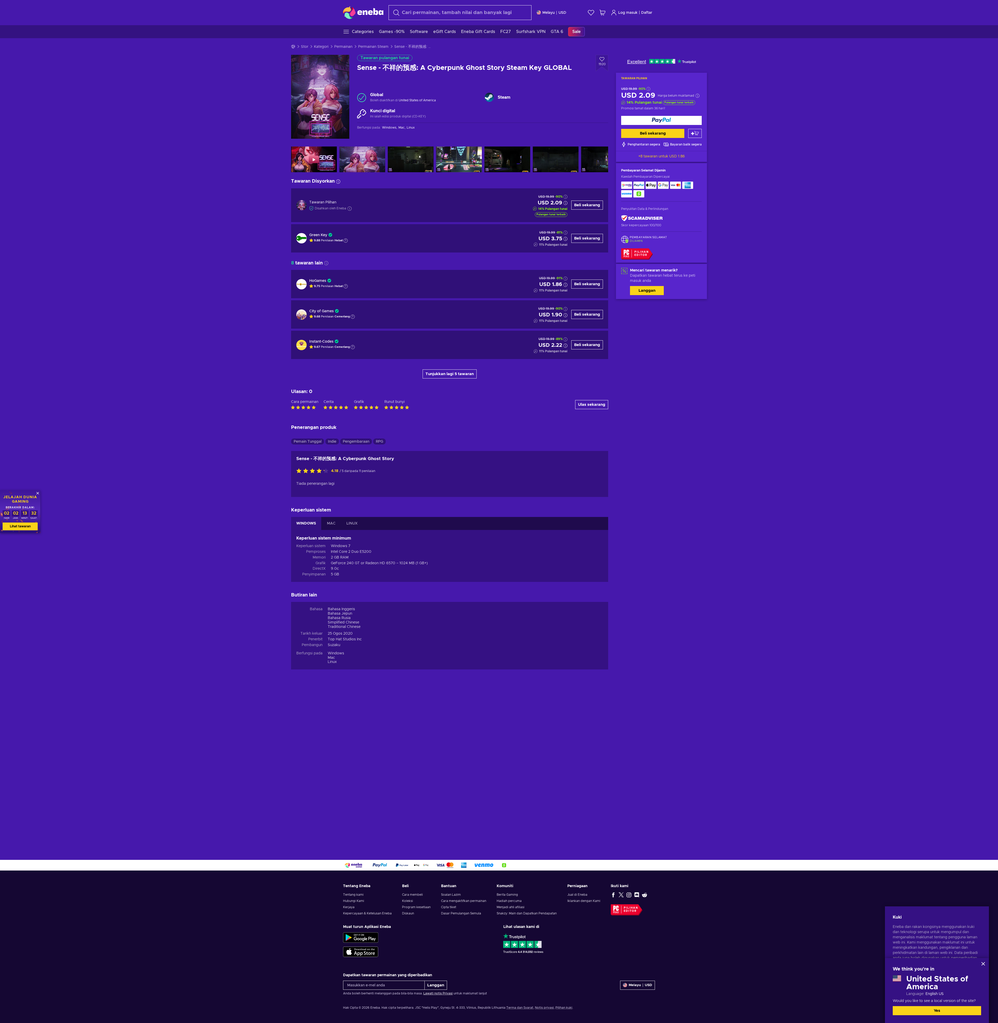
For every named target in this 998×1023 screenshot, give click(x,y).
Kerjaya (348, 907)
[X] (621, 895)
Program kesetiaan (416, 907)
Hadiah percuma (509, 900)
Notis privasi (544, 1007)
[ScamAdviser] (642, 218)
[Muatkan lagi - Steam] (489, 97)
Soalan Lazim (451, 894)
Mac (331, 658)
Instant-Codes (321, 341)
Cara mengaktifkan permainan (463, 900)
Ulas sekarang (591, 405)
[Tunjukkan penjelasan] (346, 240)
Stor (304, 47)
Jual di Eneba (577, 894)
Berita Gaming (507, 894)
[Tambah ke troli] (695, 133)
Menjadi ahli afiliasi (510, 907)
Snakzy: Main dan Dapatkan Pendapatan (527, 913)
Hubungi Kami (353, 900)
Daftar (646, 13)
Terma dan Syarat (519, 1007)
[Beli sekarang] (661, 120)
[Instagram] (629, 895)
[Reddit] (644, 895)
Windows (336, 653)
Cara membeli (412, 894)
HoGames (317, 281)
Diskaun (408, 913)
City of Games (321, 311)
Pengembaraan (356, 441)
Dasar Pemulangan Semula (461, 913)
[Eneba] (363, 12)
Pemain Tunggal (307, 441)
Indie (332, 441)
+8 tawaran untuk (661, 156)
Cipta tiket (448, 907)
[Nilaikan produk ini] (313, 471)
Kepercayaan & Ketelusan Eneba (367, 913)
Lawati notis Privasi (438, 993)
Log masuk (628, 13)
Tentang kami (353, 894)
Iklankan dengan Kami (583, 900)
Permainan (343, 47)
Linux (332, 662)
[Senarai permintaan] (591, 12)
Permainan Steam (373, 47)
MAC (331, 523)
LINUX (352, 523)
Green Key (318, 235)
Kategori (321, 47)
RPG (379, 441)
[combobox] (460, 12)
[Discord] (636, 895)
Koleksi (407, 900)
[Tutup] (983, 963)
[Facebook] (613, 895)
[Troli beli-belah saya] (602, 12)
